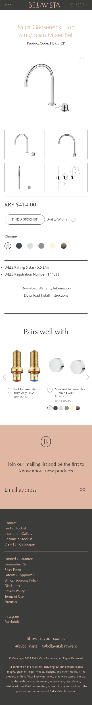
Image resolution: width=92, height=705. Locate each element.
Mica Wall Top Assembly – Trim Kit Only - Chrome (70, 392)
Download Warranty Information (46, 288)
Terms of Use (14, 596)
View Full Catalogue (19, 544)
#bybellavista (26, 646)
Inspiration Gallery (18, 533)
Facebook (11, 622)
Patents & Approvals (19, 575)
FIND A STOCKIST (25, 219)
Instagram (11, 616)
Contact (10, 523)
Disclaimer (12, 586)
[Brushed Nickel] (61, 408)
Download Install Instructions (46, 295)
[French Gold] (72, 408)
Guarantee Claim (17, 564)
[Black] (55, 408)
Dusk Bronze (64, 245)
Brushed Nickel (31, 245)
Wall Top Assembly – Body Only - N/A (26, 391)
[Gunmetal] (66, 408)
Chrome (8, 245)
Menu (8, 5)
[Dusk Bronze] (77, 408)
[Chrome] (49, 408)
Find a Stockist (15, 528)
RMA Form (12, 569)
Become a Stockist (18, 539)
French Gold (53, 245)
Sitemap (10, 602)
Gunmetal (42, 245)
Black (20, 245)
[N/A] (8, 404)
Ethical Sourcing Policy (21, 580)
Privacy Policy (14, 591)
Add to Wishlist (57, 219)
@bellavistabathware (59, 646)
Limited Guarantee (18, 559)
